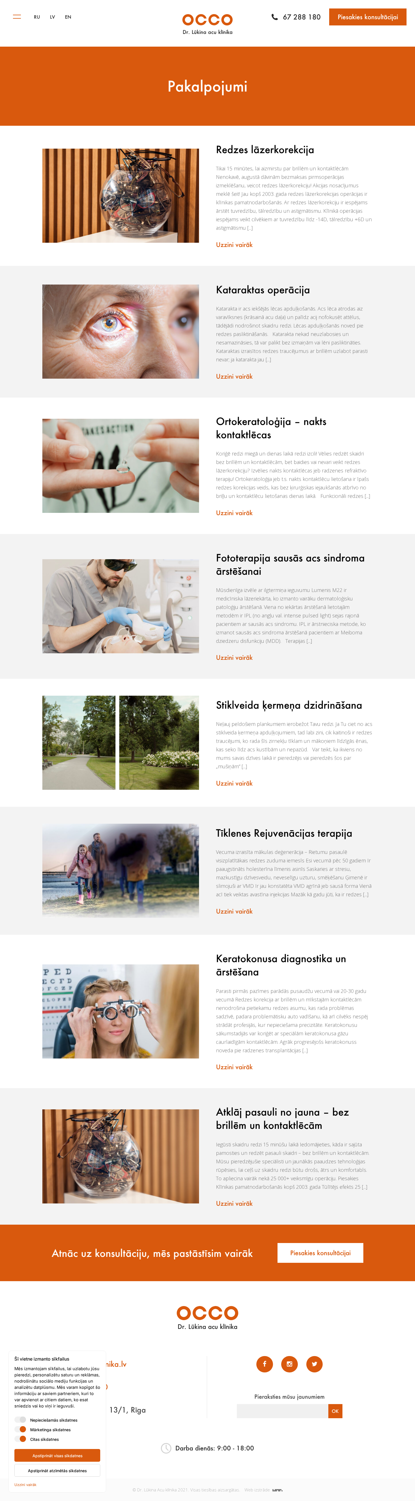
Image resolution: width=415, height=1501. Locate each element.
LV (52, 17)
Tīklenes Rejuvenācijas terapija (284, 832)
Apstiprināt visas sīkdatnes (57, 1455)
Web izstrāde (257, 1490)
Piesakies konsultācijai (368, 17)
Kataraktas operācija (263, 289)
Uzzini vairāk (234, 244)
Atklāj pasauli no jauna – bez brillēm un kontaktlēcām (282, 1118)
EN (68, 17)
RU (37, 17)
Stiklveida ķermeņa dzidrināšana (289, 704)
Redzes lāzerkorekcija (265, 149)
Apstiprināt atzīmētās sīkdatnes (57, 1470)
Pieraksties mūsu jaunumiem (289, 1396)
